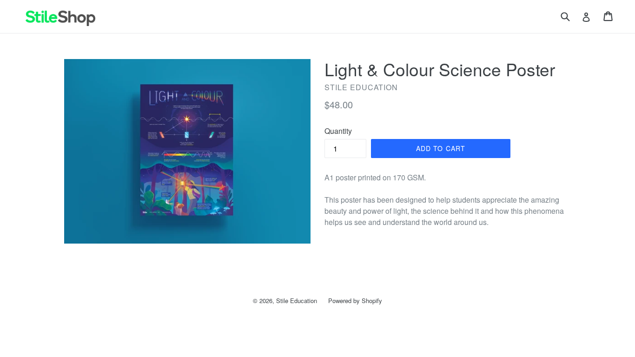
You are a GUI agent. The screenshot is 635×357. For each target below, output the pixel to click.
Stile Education (296, 300)
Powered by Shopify (355, 300)
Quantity (338, 131)
